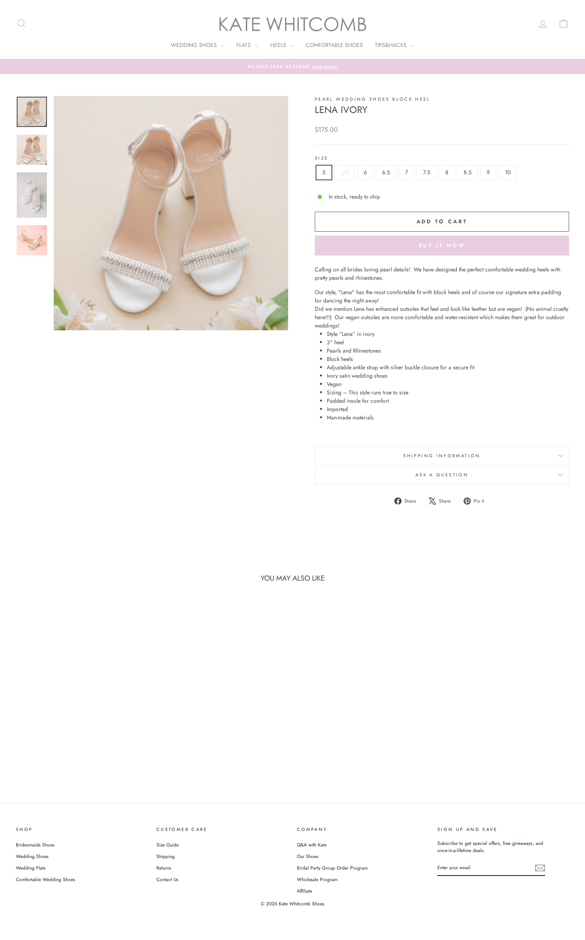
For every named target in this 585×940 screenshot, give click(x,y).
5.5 (345, 172)
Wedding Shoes (194, 45)
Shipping (165, 856)
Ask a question (441, 475)
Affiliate (304, 890)
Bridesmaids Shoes (35, 844)
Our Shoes (307, 856)
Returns (163, 867)
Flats (244, 45)
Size (321, 158)
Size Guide (167, 844)
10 (508, 172)
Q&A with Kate (312, 844)
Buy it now (442, 245)
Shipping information (441, 455)
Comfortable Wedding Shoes (45, 879)
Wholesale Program (317, 879)
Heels (279, 45)
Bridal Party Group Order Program (332, 867)
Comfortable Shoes (334, 45)
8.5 (468, 172)
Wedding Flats (30, 867)
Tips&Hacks (391, 45)
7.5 (426, 172)
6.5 (386, 172)
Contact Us (167, 879)
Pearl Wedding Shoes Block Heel (373, 99)
